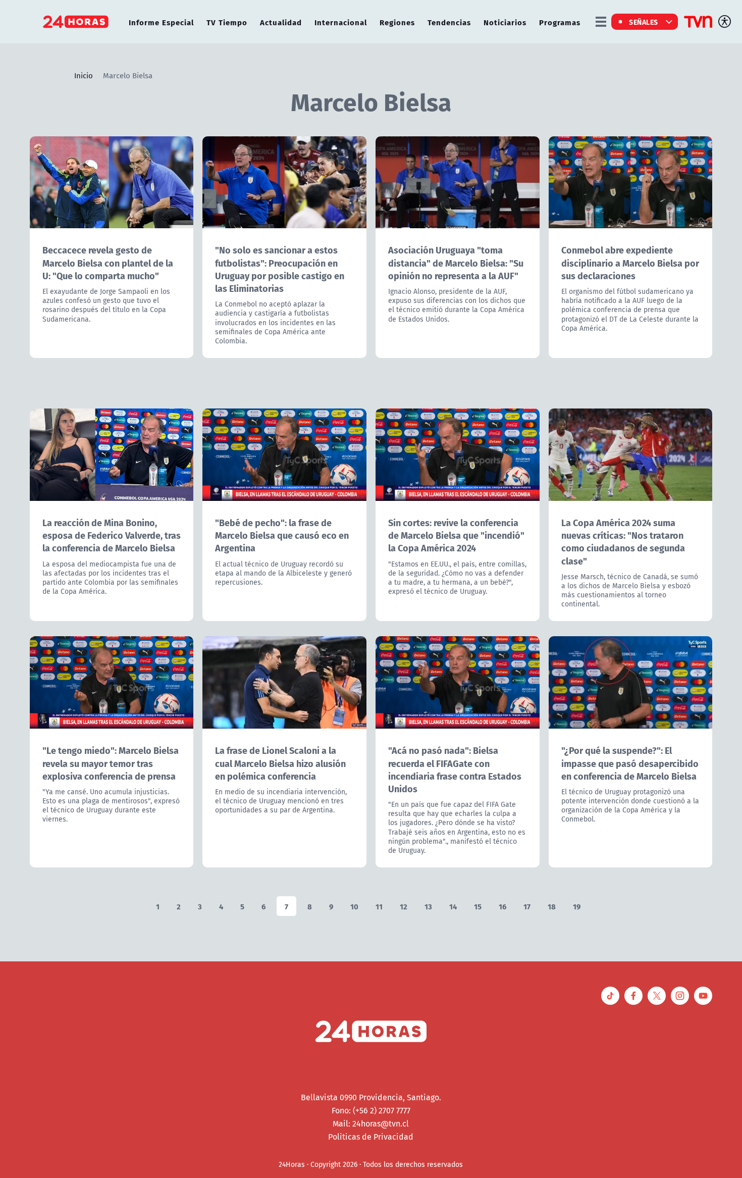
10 (354, 906)
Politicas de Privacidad (370, 1137)
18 (552, 906)
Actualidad (281, 22)
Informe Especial (161, 22)
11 (379, 906)
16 (502, 906)
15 (478, 906)
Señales (643, 21)
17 (527, 906)
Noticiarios (505, 22)
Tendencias (449, 22)
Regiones (397, 22)
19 (576, 906)
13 (428, 906)
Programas (559, 22)
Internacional (340, 22)
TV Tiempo (226, 22)
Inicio (83, 75)
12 (403, 906)
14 (453, 906)
